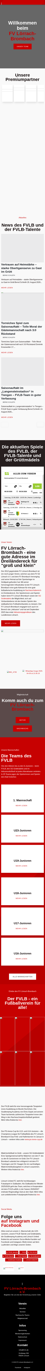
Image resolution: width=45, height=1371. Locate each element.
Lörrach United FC (32, 1260)
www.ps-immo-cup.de (33, 1139)
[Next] (40, 424)
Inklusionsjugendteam (23, 612)
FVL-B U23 (33, 1252)
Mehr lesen (21, 805)
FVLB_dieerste (13, 1252)
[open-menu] (42, 2)
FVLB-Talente (8, 1256)
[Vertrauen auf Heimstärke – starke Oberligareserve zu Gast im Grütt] (22, 248)
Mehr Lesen (7, 288)
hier (22, 1170)
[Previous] (4, 424)
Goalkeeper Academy (15, 1260)
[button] (3, 672)
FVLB (24, 1252)
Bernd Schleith (9, 275)
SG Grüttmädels (35, 1256)
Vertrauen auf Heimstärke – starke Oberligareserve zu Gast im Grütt (21, 268)
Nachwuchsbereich (33, 590)
